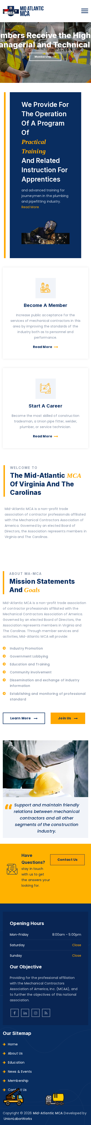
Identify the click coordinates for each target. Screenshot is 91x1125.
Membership (43, 56)
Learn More (21, 718)
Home (13, 1044)
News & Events (20, 1071)
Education (16, 1062)
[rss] (46, 1013)
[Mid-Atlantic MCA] (23, 11)
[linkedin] (25, 1013)
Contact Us (67, 859)
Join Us (65, 718)
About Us (15, 1053)
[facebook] (14, 1013)
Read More (30, 207)
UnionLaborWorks (18, 1118)
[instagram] (36, 1013)
